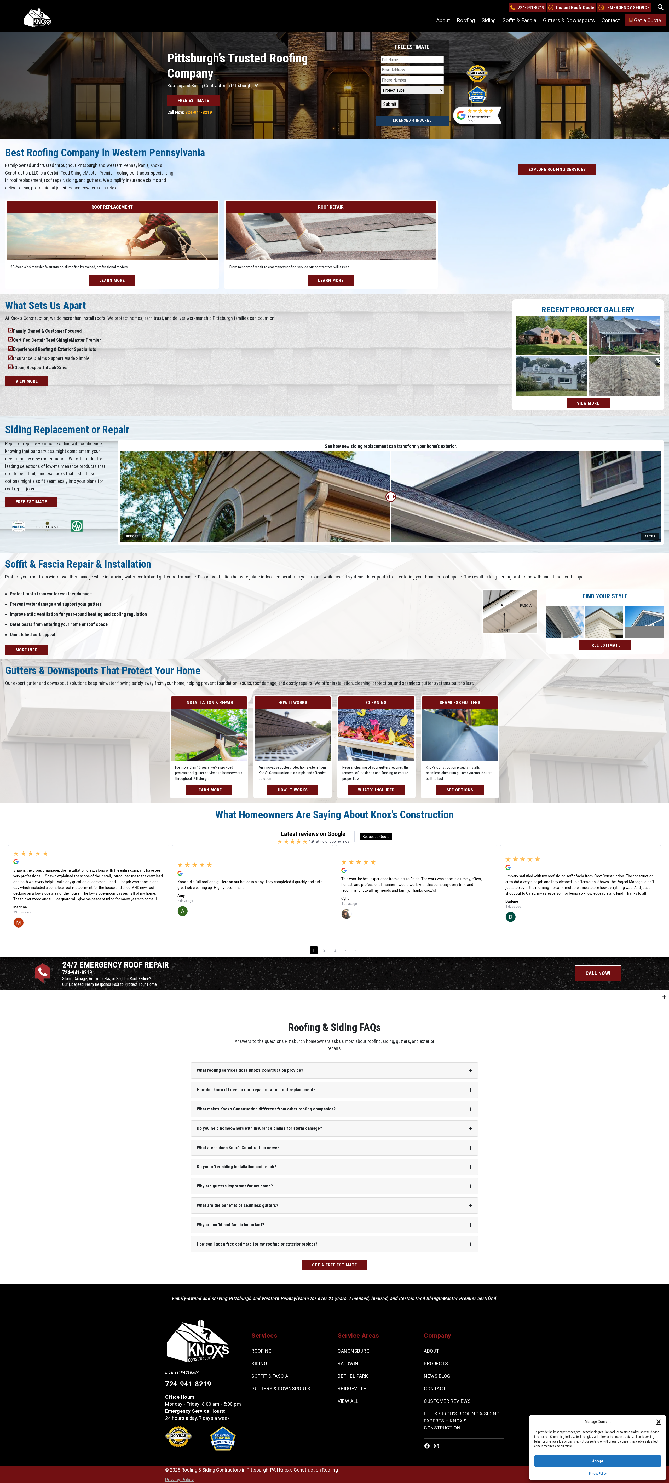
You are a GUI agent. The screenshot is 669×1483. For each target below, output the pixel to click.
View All (348, 1401)
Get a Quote (647, 20)
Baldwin (348, 1363)
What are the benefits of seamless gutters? (237, 1205)
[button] (658, 1421)
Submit (389, 104)
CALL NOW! (598, 973)
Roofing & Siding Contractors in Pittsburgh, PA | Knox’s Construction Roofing (259, 1470)
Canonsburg (354, 1351)
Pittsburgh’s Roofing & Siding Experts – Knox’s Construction (462, 1420)
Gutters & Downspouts (569, 20)
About (443, 20)
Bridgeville (352, 1388)
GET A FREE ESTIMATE (334, 1264)
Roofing (466, 20)
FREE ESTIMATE (193, 100)
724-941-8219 (531, 7)
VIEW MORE (27, 381)
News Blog (437, 1376)
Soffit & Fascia (519, 20)
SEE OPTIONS (460, 789)
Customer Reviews (447, 1401)
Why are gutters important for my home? (235, 1186)
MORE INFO (27, 649)
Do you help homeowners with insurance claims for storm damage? (259, 1128)
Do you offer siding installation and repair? (236, 1166)
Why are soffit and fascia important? (230, 1224)
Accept (597, 1461)
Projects (436, 1363)
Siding (489, 20)
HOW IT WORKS (293, 789)
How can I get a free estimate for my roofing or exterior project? (257, 1244)
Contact (611, 20)
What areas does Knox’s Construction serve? (238, 1147)
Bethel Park (353, 1376)
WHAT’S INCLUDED (376, 789)
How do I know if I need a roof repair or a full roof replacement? (256, 1089)
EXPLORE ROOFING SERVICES (557, 169)
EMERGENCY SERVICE (628, 7)
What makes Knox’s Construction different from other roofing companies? (266, 1108)
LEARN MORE (112, 280)
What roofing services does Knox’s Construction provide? (250, 1070)
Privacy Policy (598, 1473)
